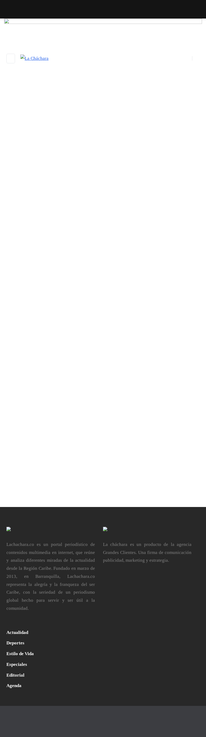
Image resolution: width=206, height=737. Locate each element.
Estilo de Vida (162, 284)
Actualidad (16, 284)
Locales (93, 284)
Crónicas (35, 284)
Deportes (15, 642)
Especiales (75, 284)
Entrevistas (54, 284)
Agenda (114, 284)
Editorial (15, 675)
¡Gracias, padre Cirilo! (33, 292)
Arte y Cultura (135, 284)
